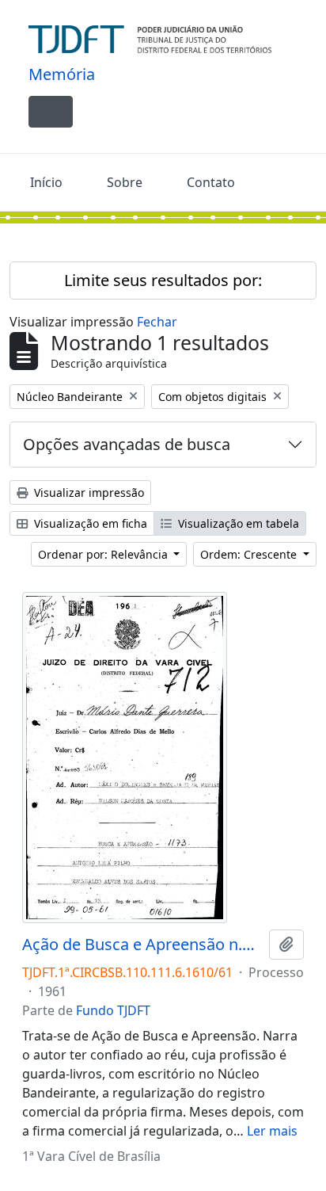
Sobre (124, 182)
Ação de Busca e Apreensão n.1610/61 (142, 944)
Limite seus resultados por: (163, 280)
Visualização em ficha (89, 523)
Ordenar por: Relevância (104, 554)
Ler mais (272, 1130)
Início (46, 182)
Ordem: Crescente (250, 554)
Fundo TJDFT (113, 1010)
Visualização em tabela (237, 523)
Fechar (157, 321)
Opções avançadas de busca (126, 444)
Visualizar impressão (87, 492)
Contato (211, 182)
